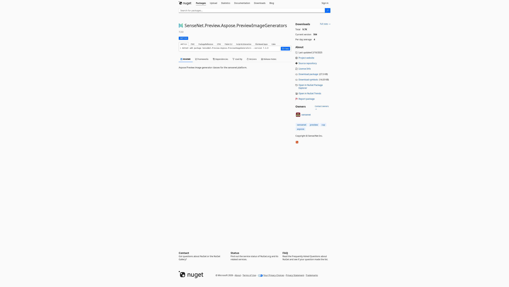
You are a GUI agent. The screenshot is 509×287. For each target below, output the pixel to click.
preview (314, 124)
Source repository (308, 63)
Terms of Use (249, 275)
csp (323, 124)
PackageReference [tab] (206, 44)
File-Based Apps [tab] (261, 44)
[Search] (327, 10)
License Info (305, 68)
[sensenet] (298, 114)
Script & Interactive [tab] (243, 44)
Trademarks (312, 275)
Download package (308, 74)
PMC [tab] (193, 44)
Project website (306, 57)
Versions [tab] (253, 59)
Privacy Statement (295, 275)
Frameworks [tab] (202, 59)
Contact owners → (322, 107)
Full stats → (325, 24)
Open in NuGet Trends (310, 93)
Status (235, 253)
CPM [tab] (219, 44)
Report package (307, 98)
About (238, 275)
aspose (300, 129)
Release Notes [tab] (269, 59)
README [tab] (187, 59)
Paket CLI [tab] (228, 44)
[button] (285, 48)
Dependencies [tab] (221, 59)
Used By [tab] (238, 59)
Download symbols (308, 79)
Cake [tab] (273, 44)
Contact (184, 253)
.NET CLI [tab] (183, 44)
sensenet (306, 114)
